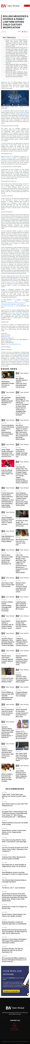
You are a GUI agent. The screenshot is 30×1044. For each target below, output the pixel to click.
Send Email (6, 336)
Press (14, 1023)
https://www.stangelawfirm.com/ (13, 344)
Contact (14, 1026)
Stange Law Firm (10, 282)
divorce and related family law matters (19, 313)
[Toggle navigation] (27, 6)
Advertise (14, 1025)
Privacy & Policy (14, 1030)
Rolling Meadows (21, 112)
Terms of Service (14, 1028)
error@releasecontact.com (22, 358)
